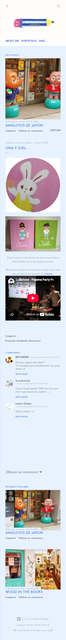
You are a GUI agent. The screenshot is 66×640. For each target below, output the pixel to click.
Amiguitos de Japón (24, 125)
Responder (22, 374)
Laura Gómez (23, 404)
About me (12, 41)
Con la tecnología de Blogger (35, 619)
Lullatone (48, 273)
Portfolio (29, 41)
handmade (22, 341)
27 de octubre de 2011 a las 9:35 (45, 357)
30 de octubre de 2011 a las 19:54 (32, 406)
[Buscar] (59, 5)
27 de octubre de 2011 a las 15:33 (32, 383)
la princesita (23, 381)
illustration (35, 341)
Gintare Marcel (42, 625)
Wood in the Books (24, 592)
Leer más (55, 130)
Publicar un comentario (31, 131)
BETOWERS (22, 357)
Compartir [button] (10, 131)
